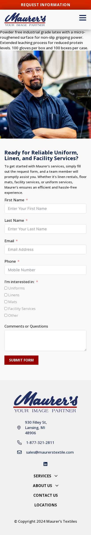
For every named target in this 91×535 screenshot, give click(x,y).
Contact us (45, 495)
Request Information (45, 4)
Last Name (14, 220)
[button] (45, 476)
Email (9, 240)
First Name (14, 199)
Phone (10, 261)
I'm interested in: (19, 281)
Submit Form (21, 360)
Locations (45, 505)
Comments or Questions (26, 326)
